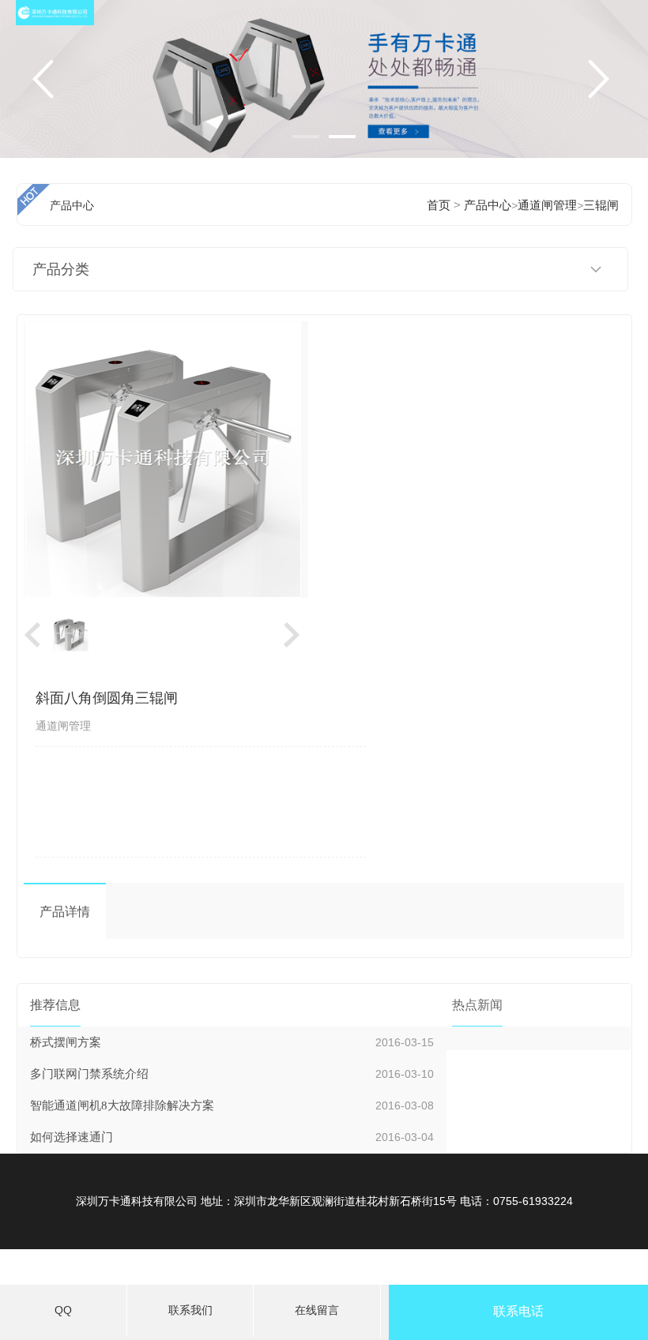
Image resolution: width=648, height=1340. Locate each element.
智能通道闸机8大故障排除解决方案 (122, 1105)
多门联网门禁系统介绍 (89, 1074)
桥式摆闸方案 (65, 1042)
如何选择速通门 (71, 1137)
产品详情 (65, 911)
